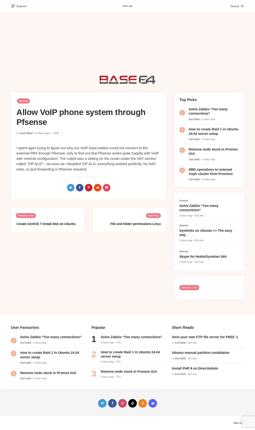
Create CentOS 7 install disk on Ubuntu (45, 224)
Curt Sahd (26, 133)
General (23, 101)
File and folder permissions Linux (135, 224)
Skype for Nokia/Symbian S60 (203, 256)
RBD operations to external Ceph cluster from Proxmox (211, 172)
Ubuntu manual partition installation (200, 353)
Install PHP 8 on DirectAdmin (195, 368)
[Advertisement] (127, 44)
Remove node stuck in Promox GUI (213, 152)
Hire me (127, 5)
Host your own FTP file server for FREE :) (205, 337)
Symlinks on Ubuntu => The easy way (205, 233)
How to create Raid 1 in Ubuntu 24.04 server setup (213, 131)
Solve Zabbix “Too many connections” (208, 111)
